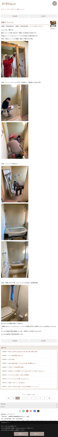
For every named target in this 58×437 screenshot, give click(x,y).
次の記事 (43, 16)
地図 (28, 416)
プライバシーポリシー (20, 428)
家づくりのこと (39, 26)
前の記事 (15, 16)
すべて (31, 26)
